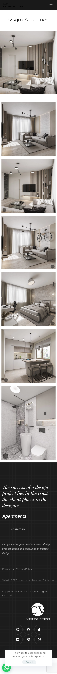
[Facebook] (28, 635)
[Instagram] (18, 635)
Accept (29, 662)
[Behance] (39, 645)
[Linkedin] (18, 645)
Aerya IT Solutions (44, 586)
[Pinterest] (28, 645)
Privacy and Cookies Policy (17, 575)
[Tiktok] (39, 635)
